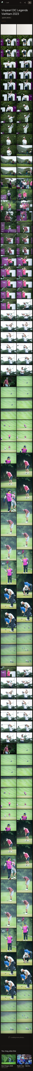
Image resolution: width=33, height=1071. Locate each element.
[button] (8, 29)
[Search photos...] (20, 2)
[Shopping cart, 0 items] (30, 2)
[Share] (25, 2)
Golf (7, 2)
